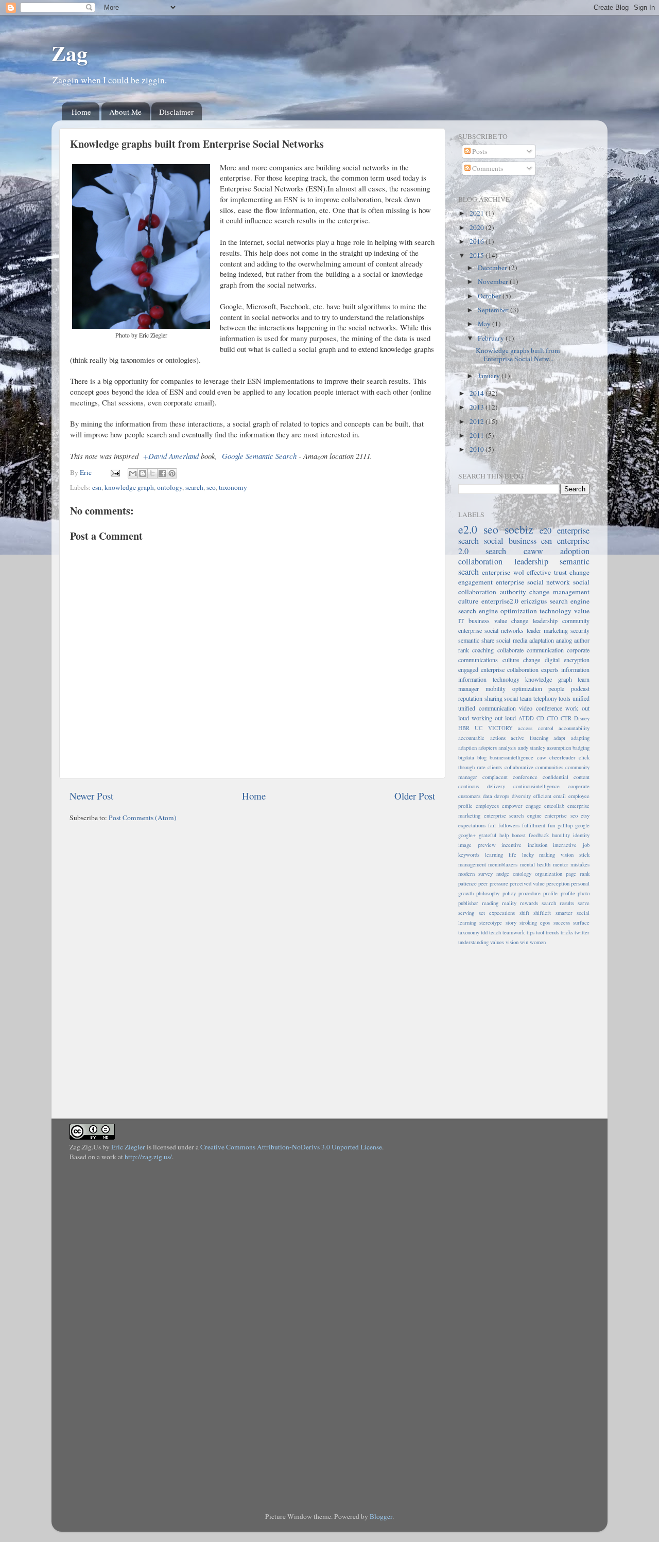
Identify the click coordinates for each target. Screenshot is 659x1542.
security (579, 630)
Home (81, 112)
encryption (576, 659)
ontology (169, 487)
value (581, 610)
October (490, 295)
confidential (555, 777)
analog (564, 640)
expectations (471, 825)
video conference (540, 708)
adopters (487, 747)
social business (510, 540)
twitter (582, 932)
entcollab (554, 805)
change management (559, 591)
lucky (528, 854)
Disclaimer (176, 112)
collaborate (510, 650)
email (559, 796)
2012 (477, 421)
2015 (477, 255)
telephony (545, 698)
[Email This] (133, 473)
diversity (521, 796)
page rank (577, 873)
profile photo (575, 893)
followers (508, 825)
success (561, 922)
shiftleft (542, 912)
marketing (556, 630)
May (485, 323)
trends (552, 932)
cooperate (578, 786)
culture (468, 601)
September (494, 309)
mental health (535, 864)
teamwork (513, 932)
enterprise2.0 (499, 601)
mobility (495, 688)
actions (498, 737)
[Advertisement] (522, 1026)
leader (534, 630)
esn (96, 487)
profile (550, 893)
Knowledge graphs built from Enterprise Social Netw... (518, 354)
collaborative (519, 767)
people (556, 688)
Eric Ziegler (128, 1146)
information (575, 669)
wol (518, 572)
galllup (565, 825)
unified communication (487, 708)
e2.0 (467, 529)
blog (482, 757)
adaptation (541, 640)
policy (509, 893)
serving (466, 912)
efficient (542, 796)
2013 (477, 407)
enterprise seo (561, 815)
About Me (125, 112)
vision (512, 942)
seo (211, 487)
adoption (574, 551)
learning (494, 854)
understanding (473, 942)
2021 (477, 213)
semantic (468, 640)
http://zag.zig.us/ (148, 1156)
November (494, 281)
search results (558, 903)
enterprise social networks (491, 630)
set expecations (497, 912)
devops (501, 796)
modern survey (475, 873)
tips (530, 932)
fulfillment (533, 825)
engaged (468, 669)
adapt (559, 737)
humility (561, 835)
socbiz (519, 529)
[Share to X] (152, 473)
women (538, 942)
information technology (488, 679)
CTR (566, 718)
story (511, 922)
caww (533, 551)
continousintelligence (536, 786)
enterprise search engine (513, 815)
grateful (487, 835)
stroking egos (534, 922)
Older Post (414, 795)
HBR (464, 728)
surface (581, 922)
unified (581, 698)
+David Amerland (171, 456)
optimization (527, 688)
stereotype (490, 922)
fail (492, 825)
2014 (477, 393)
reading (490, 903)
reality (509, 903)
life (512, 854)
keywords (468, 854)
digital (552, 659)
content (581, 777)
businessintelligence (511, 757)
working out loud (494, 718)
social (511, 698)
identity (581, 835)
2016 (477, 241)
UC (478, 728)
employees (487, 805)
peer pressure (493, 883)
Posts (479, 151)
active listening (529, 737)
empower (512, 805)
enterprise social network (533, 582)
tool (540, 932)
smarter (564, 912)
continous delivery (481, 786)
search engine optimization (497, 610)
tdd (484, 932)
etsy (585, 815)
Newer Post (91, 795)
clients (495, 767)
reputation (470, 698)
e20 (545, 530)
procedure (529, 893)
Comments (487, 168)
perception (557, 883)
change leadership (534, 620)
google (582, 825)
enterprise (496, 572)
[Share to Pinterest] (172, 473)
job (586, 844)
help (504, 835)
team (525, 698)
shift (524, 912)
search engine (570, 601)
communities (549, 767)
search (194, 487)
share (487, 640)
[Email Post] (114, 472)
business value (488, 620)
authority (513, 591)
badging (581, 747)
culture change (521, 659)
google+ (467, 835)
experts (550, 669)
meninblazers (502, 864)
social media (511, 640)
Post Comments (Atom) (143, 817)
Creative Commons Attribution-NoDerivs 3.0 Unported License (291, 1146)
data (487, 796)
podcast (580, 688)
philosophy (487, 893)
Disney (581, 718)
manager (468, 688)
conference (525, 777)
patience (467, 883)
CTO (552, 718)
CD (540, 718)
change (579, 572)
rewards (529, 903)
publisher (468, 903)
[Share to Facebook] (162, 473)
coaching (483, 650)
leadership (531, 561)
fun (551, 825)
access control (535, 728)
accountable (471, 737)
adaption (467, 747)
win (524, 942)
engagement (475, 582)
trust (560, 572)
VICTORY (500, 728)
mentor (560, 864)
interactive (565, 844)
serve (583, 903)
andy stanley (531, 747)
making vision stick (564, 854)
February (492, 338)
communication (545, 650)
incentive (511, 844)
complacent (495, 777)
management (472, 864)
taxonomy (233, 487)
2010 (477, 449)
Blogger (381, 1516)
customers (469, 796)
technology (555, 610)
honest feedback (530, 835)
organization (548, 873)
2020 (477, 227)
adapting (580, 737)
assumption (559, 747)
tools (564, 698)
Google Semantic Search (259, 456)
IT (461, 620)
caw (541, 757)
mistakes (579, 864)
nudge (502, 873)
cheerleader (562, 757)
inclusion (537, 844)
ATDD (526, 718)
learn (583, 679)
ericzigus (534, 601)
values (497, 942)
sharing (493, 698)
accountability (574, 728)
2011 (477, 435)
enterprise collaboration (510, 669)
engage (533, 805)
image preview (477, 844)
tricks (567, 932)
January (489, 375)
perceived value (527, 883)
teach (495, 932)
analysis (507, 747)
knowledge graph (129, 487)
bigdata (466, 757)
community (575, 620)
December (493, 267)
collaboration (480, 561)
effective (539, 572)
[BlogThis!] (142, 473)
